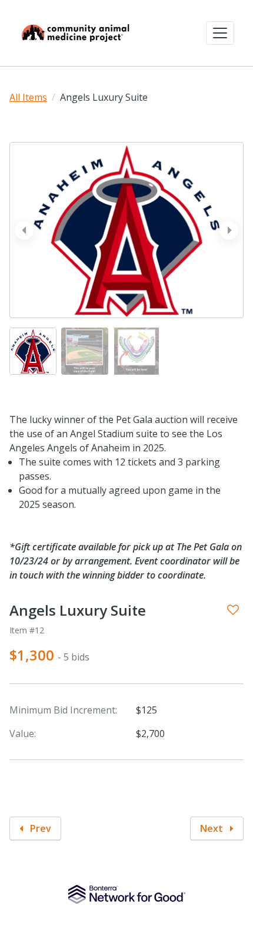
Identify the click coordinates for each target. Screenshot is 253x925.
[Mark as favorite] (233, 610)
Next (212, 828)
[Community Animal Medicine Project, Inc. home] (75, 33)
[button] (220, 33)
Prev (39, 828)
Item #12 (26, 630)
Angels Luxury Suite (77, 610)
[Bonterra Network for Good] (126, 894)
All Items (28, 97)
